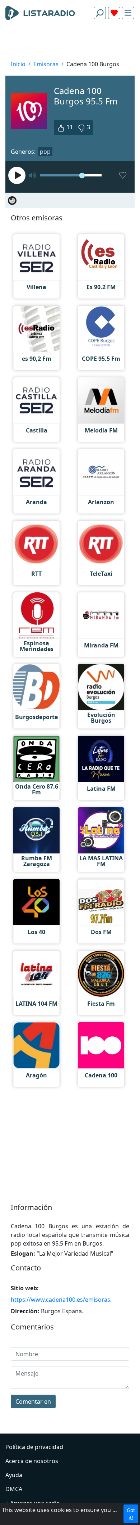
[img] (128, 13)
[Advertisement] (70, 42)
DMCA (13, 1489)
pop (45, 152)
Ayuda (13, 1475)
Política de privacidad (34, 1447)
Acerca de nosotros (31, 1461)
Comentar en (33, 1401)
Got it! (131, 1514)
